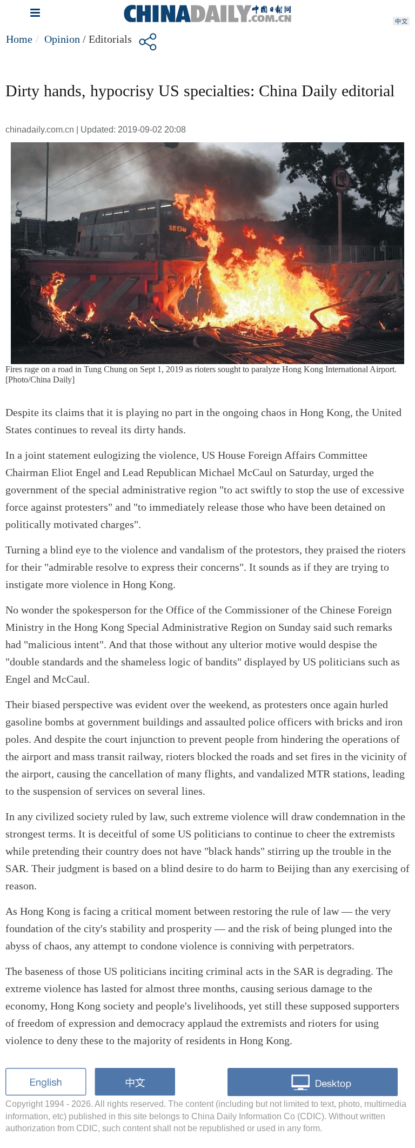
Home (19, 39)
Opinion (62, 39)
